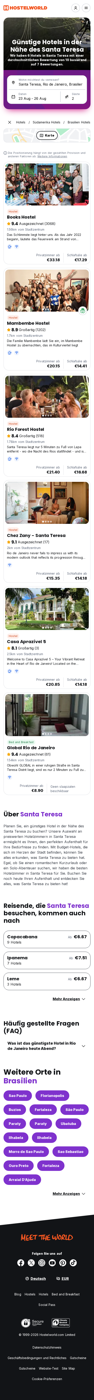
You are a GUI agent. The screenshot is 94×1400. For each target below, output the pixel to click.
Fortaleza (43, 1109)
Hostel (13, 211)
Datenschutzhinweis (47, 1347)
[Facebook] (20, 1262)
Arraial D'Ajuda (22, 1179)
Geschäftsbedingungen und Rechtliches (37, 1358)
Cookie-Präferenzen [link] (47, 1379)
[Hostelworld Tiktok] (73, 1262)
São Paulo (75, 1109)
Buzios (15, 1109)
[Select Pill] (75, 8)
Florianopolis (52, 1095)
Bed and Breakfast (21, 742)
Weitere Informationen (52, 156)
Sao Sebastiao (70, 1151)
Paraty (15, 1123)
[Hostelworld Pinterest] (62, 1262)
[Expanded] (9, 122)
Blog (17, 1294)
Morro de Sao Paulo (26, 1151)
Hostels (30, 1294)
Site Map (68, 1368)
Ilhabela (16, 1137)
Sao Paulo (18, 1095)
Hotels (43, 1294)
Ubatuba (68, 1123)
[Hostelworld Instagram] (41, 1262)
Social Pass (46, 1305)
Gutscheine (78, 1358)
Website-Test (48, 1368)
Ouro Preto (18, 1165)
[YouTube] (52, 1262)
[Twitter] (31, 1262)
